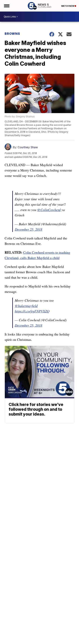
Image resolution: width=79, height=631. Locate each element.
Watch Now (68, 6)
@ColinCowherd (49, 209)
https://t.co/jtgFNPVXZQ (32, 311)
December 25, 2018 (28, 229)
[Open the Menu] (6, 6)
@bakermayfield (26, 305)
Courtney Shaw (28, 147)
